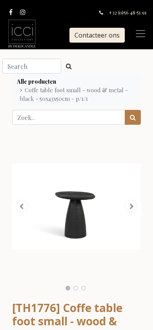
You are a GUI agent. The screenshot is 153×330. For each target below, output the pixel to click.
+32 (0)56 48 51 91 (128, 12)
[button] (21, 206)
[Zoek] (133, 117)
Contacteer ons (97, 35)
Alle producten (36, 81)
